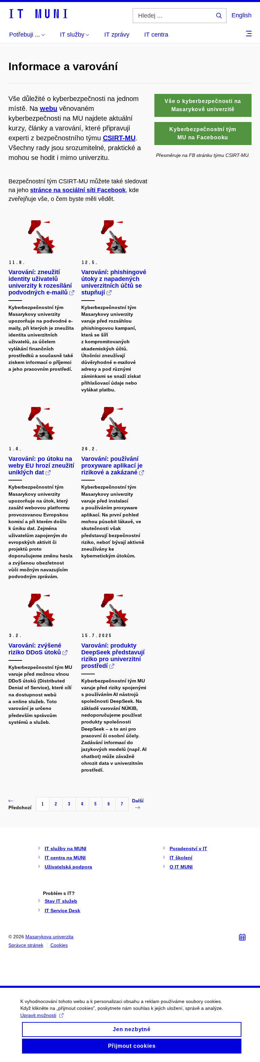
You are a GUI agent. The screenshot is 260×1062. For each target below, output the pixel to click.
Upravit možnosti (38, 1015)
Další (138, 800)
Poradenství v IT (188, 848)
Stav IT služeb (61, 901)
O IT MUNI (181, 867)
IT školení (181, 857)
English (242, 15)
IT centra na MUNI (65, 857)
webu (48, 108)
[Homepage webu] (37, 13)
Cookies (59, 945)
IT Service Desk (62, 910)
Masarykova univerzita (49, 936)
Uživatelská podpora (68, 867)
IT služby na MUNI (65, 848)
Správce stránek (25, 945)
